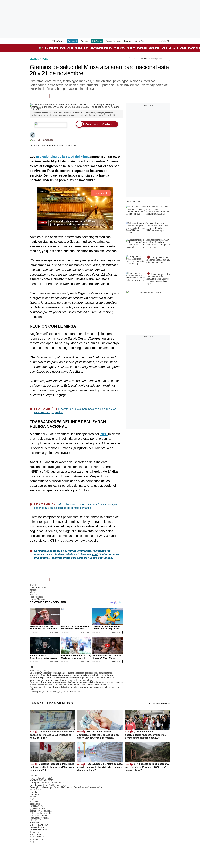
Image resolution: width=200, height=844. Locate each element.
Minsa (33, 592)
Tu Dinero (34, 801)
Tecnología (35, 803)
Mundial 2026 (139, 41)
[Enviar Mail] (33, 140)
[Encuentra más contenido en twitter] (46, 96)
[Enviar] (37, 41)
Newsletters (128, 41)
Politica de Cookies (39, 815)
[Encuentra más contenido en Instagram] (72, 96)
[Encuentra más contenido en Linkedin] (52, 96)
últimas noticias (133, 201)
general (33, 590)
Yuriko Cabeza (45, 140)
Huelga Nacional (37, 599)
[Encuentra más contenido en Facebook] (39, 96)
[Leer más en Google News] (33, 96)
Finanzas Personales (113, 41)
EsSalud (34, 594)
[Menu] (32, 41)
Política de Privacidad (40, 813)
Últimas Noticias (58, 41)
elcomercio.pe (36, 827)
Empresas (84, 41)
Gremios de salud (38, 587)
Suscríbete (34, 822)
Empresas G (72, 41)
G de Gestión (97, 41)
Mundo (33, 796)
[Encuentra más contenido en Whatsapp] (59, 96)
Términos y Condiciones (41, 811)
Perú (32, 799)
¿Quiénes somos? (38, 808)
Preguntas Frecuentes (39, 818)
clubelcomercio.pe (38, 829)
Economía (34, 794)
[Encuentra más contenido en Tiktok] (66, 96)
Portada (33, 792)
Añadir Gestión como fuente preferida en (150, 59)
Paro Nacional (37, 597)
